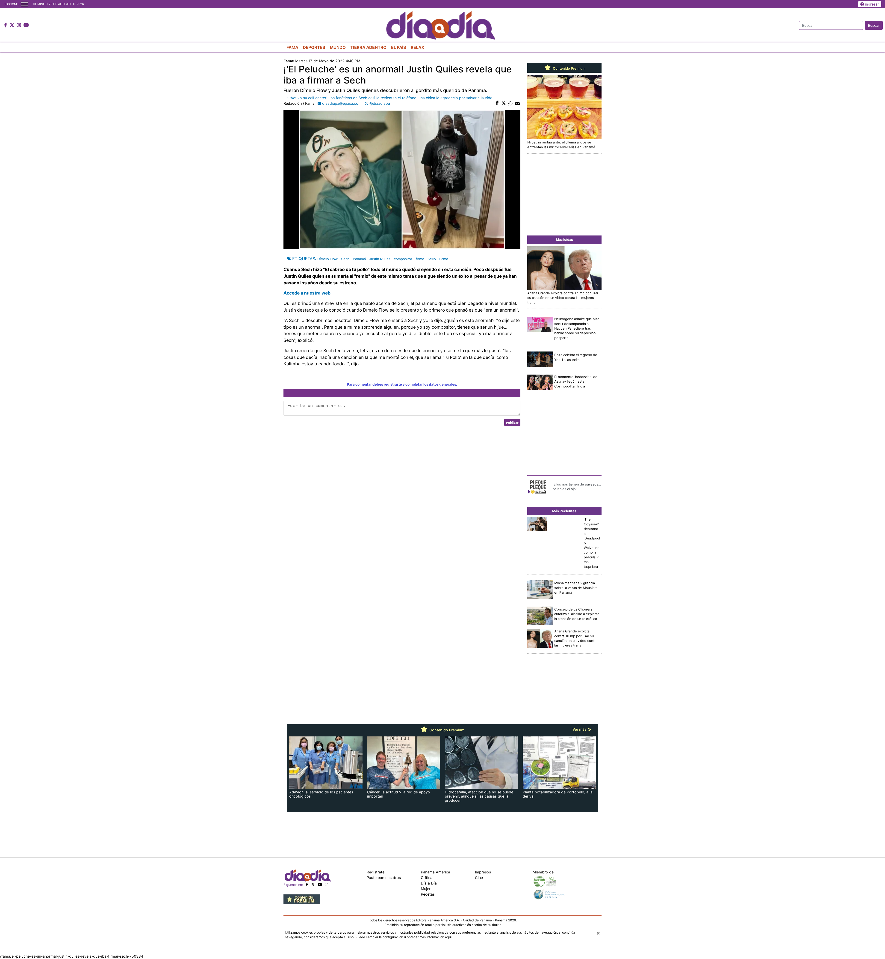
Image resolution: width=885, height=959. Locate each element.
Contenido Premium (568, 68)
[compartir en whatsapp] (510, 103)
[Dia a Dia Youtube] (26, 25)
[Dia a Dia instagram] (19, 25)
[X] (313, 884)
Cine (479, 877)
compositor (403, 259)
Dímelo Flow (327, 259)
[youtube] (320, 884)
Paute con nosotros (384, 877)
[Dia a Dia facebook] (6, 25)
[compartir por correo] (517, 103)
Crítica (426, 877)
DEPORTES (314, 47)
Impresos (483, 872)
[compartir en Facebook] (497, 103)
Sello (432, 259)
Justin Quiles (379, 259)
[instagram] (326, 884)
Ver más (579, 729)
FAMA (292, 47)
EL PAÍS (398, 47)
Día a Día (429, 883)
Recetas (428, 894)
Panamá (359, 259)
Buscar (874, 25)
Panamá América (435, 872)
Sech (345, 259)
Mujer (426, 888)
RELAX (417, 47)
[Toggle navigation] (24, 4)
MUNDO (338, 47)
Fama (443, 259)
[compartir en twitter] (503, 103)
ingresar (872, 4)
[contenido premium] (301, 899)
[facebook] (307, 884)
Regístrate (375, 872)
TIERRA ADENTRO (368, 47)
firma (420, 259)
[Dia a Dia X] (12, 25)
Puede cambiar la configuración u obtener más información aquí (403, 937)
